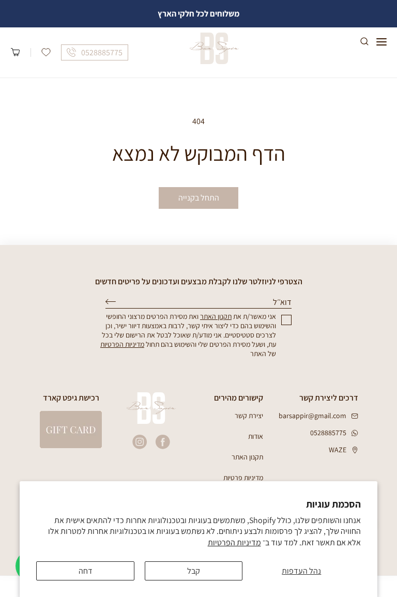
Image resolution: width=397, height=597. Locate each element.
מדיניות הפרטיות (234, 542)
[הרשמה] (110, 301)
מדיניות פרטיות (243, 477)
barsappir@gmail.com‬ (312, 415)
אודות (255, 436)
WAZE (337, 449)
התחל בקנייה (198, 197)
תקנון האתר (247, 457)
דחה (86, 570)
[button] (381, 41)
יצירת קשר (249, 415)
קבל (193, 570)
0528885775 (328, 432)
